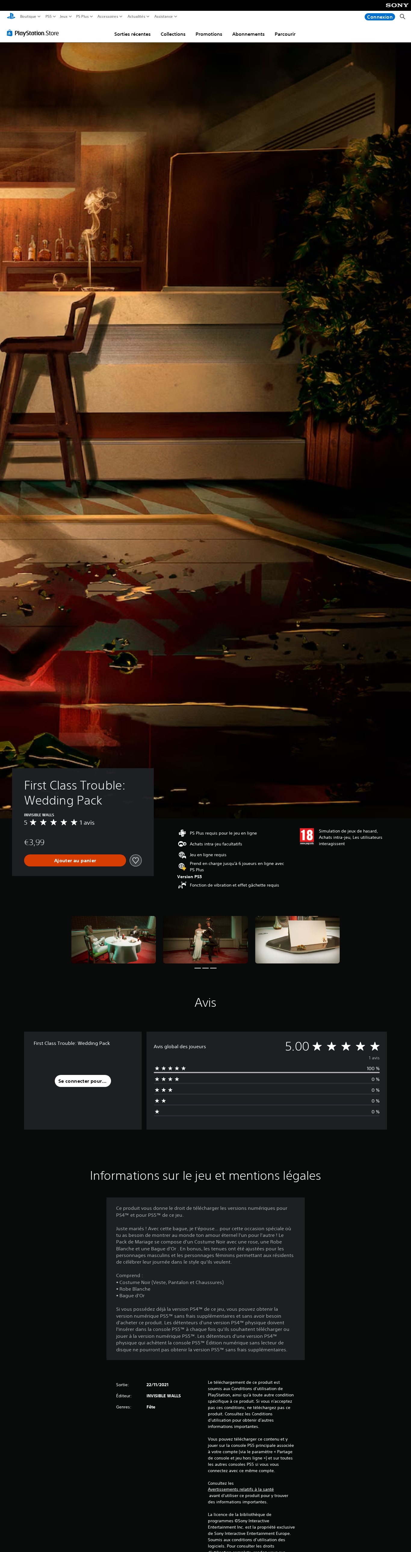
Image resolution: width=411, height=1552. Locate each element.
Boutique (28, 16)
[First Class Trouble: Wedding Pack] (113, 939)
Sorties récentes (132, 34)
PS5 (48, 16)
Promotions (209, 34)
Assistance (163, 16)
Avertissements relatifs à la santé (241, 1489)
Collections (173, 34)
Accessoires (107, 16)
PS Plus (82, 16)
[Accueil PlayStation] (11, 17)
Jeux (64, 16)
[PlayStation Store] (34, 33)
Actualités (136, 16)
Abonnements (248, 34)
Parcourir (285, 34)
